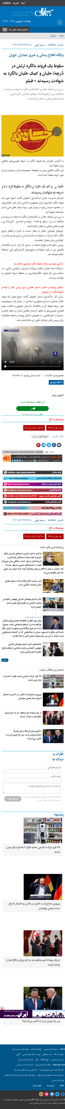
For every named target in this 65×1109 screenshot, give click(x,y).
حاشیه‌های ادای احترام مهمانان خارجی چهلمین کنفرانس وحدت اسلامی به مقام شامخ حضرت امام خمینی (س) (21, 648)
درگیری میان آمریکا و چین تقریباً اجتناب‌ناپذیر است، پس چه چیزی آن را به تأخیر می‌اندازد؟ (23, 735)
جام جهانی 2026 (55, 428)
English (7, 3)
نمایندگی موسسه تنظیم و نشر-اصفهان (50, 1075)
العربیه (16, 3)
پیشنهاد (59, 814)
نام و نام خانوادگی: (54, 767)
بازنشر (53, 36)
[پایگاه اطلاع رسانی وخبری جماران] (32, 12)
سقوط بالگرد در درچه (40, 436)
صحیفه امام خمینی (51, 1049)
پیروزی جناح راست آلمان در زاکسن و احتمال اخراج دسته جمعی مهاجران (22, 696)
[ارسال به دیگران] (59, 445)
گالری (18, 1054)
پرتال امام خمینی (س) (43, 1064)
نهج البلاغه (44, 1059)
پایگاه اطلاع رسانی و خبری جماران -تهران (36, 55)
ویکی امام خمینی (58, 1080)
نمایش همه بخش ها (18, 29)
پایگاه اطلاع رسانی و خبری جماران (26, 1099)
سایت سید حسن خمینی (24, 1064)
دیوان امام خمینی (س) (20, 1049)
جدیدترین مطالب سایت (51, 670)
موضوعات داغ (56, 419)
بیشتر (5, 660)
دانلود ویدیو (56, 382)
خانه (61, 36)
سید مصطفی (47, 1054)
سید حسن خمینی (57, 1059)
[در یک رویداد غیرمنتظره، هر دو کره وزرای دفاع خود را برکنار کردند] (53, 718)
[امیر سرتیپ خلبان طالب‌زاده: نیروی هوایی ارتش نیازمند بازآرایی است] (53, 586)
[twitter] (57, 1094)
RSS (62, 1085)
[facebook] (62, 1094)
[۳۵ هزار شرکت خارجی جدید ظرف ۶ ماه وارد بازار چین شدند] (53, 681)
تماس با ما (37, 1085)
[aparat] (46, 1094)
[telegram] (51, 1094)
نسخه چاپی (39, 45)
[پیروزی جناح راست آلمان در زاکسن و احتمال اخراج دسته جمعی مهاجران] (53, 700)
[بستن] (2, 1009)
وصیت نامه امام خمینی (31, 1054)
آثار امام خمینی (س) (25, 1059)
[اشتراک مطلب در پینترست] (38, 445)
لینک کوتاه (49, 452)
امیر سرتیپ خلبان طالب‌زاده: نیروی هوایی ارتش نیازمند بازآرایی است (23, 583)
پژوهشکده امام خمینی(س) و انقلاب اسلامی (19, 1075)
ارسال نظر (13, 799)
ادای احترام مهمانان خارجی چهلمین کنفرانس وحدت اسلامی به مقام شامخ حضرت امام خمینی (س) (22, 603)
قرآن (36, 1059)
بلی (31, 408)
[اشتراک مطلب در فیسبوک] (53, 445)
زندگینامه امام (36, 1049)
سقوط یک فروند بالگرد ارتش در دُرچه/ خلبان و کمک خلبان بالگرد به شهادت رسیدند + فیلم (33, 73)
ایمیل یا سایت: (56, 776)
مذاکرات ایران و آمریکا (34, 428)
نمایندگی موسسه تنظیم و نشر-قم (25, 1070)
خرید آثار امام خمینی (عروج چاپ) (52, 1070)
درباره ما (50, 1085)
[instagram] (41, 1094)
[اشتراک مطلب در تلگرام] (43, 445)
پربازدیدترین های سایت (52, 547)
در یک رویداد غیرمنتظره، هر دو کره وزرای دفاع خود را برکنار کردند (23, 715)
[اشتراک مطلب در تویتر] (48, 445)
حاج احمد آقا (59, 1054)
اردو (23, 3)
